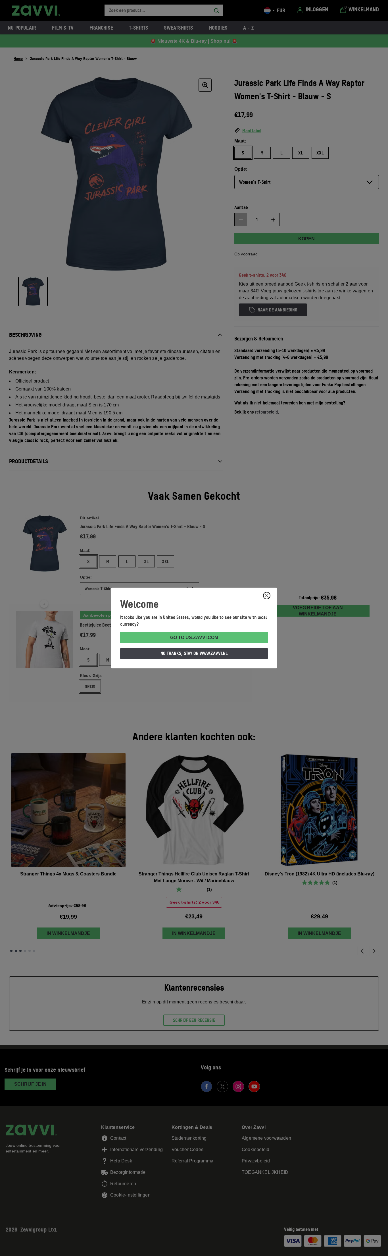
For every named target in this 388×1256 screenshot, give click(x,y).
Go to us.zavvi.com (194, 637)
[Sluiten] (266, 595)
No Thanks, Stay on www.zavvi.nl (194, 653)
